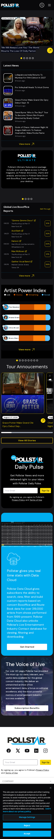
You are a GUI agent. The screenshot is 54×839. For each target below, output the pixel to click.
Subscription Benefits (27, 708)
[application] (27, 322)
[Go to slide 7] (34, 360)
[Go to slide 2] (24, 58)
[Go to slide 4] (30, 58)
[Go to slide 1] (21, 58)
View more (24, 144)
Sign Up (45, 490)
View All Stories (27, 440)
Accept (27, 833)
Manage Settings (27, 817)
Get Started (27, 646)
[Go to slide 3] (27, 58)
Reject (27, 825)
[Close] (50, 788)
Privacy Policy (18, 500)
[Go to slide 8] (37, 360)
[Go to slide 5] (33, 58)
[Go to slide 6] (31, 360)
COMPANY (8, 781)
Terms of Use (36, 500)
